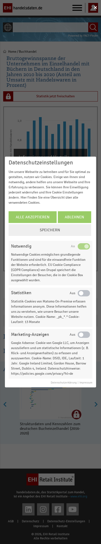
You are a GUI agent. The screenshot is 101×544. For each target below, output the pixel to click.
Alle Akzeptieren (33, 217)
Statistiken (21, 292)
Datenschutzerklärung (64, 382)
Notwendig (21, 246)
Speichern (50, 230)
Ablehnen (74, 217)
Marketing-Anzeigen (30, 334)
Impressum (85, 382)
